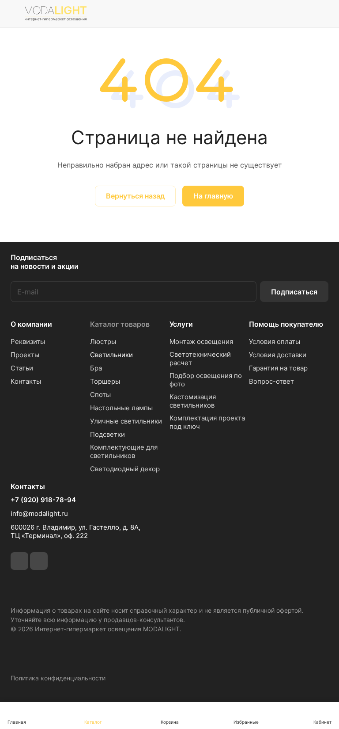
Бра (96, 368)
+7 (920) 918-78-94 (43, 500)
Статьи (22, 368)
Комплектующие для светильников (124, 451)
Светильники (111, 355)
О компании (31, 324)
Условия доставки (277, 355)
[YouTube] (39, 561)
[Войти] (255, 13)
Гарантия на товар (278, 368)
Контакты (26, 381)
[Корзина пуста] (322, 13)
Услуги (181, 324)
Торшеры (105, 381)
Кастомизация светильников (193, 401)
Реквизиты (28, 341)
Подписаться (294, 291)
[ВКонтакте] (19, 561)
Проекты (25, 355)
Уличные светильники (126, 421)
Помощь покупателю (286, 324)
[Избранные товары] (300, 13)
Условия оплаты (274, 341)
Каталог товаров (120, 324)
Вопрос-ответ (271, 381)
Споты (100, 394)
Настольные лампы (121, 408)
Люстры (103, 341)
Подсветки (107, 434)
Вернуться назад (135, 195)
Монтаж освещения (201, 341)
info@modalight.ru (39, 513)
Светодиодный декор (125, 469)
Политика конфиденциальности (58, 678)
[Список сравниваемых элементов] (277, 13)
